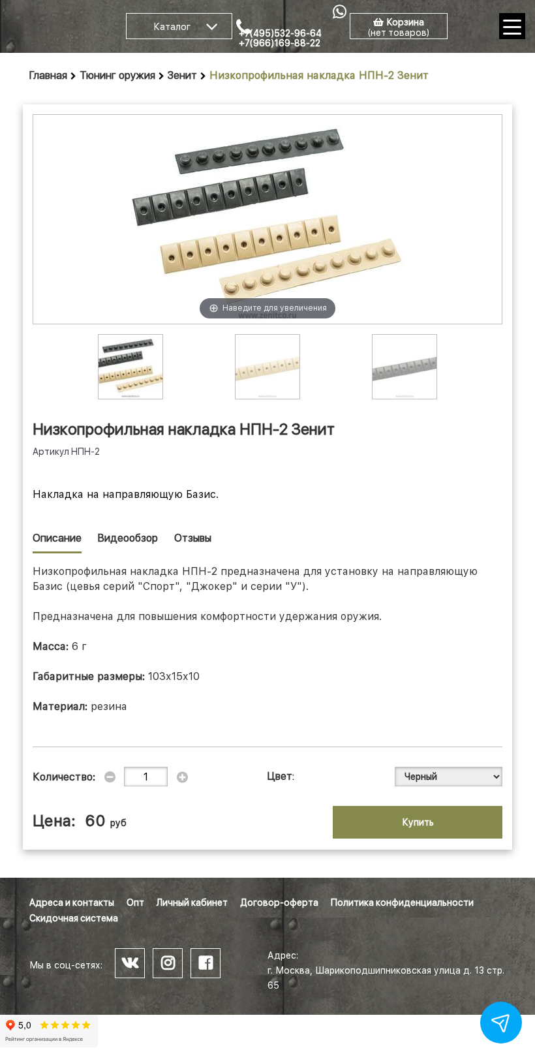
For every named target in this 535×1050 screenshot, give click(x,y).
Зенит (182, 75)
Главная (48, 75)
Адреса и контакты (71, 902)
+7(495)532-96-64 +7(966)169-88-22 (280, 38)
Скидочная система (73, 918)
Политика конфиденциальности (402, 902)
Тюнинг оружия (117, 75)
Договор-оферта (279, 902)
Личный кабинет (192, 902)
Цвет (280, 776)
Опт (135, 902)
